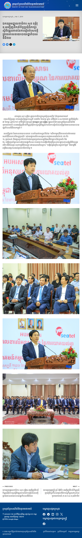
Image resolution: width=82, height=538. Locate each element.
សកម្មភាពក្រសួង (8, 16)
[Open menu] (76, 5)
